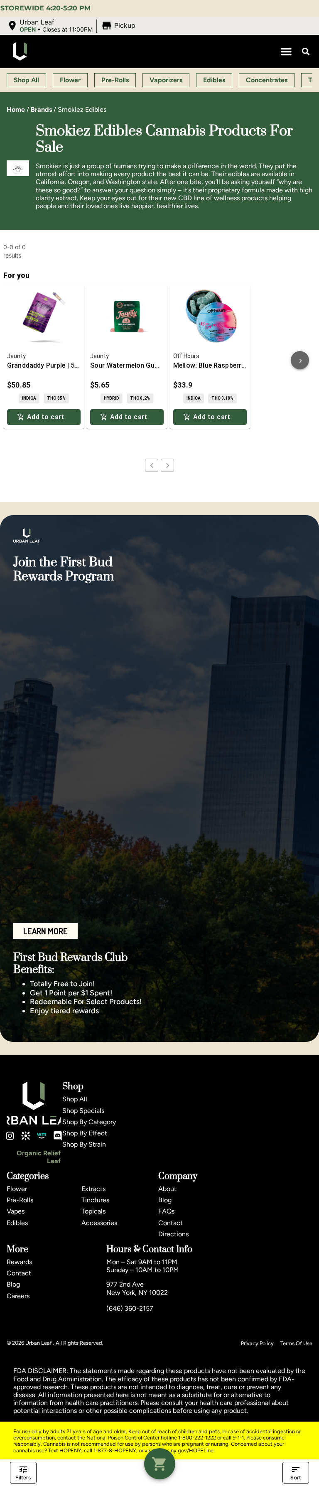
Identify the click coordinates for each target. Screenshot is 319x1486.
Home (16, 109)
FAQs (166, 1211)
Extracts (93, 1189)
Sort (295, 1477)
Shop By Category (89, 1122)
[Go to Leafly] (25, 1135)
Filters (23, 1477)
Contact (170, 1223)
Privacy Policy (257, 1343)
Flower (17, 1189)
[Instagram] (10, 1135)
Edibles (17, 1223)
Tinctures (95, 1200)
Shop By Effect (84, 1133)
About (167, 1189)
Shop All (74, 1099)
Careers (18, 1296)
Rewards (19, 1262)
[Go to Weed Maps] (41, 1135)
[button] (72, 25)
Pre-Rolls (20, 1200)
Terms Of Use (296, 1343)
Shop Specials (83, 1111)
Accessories (99, 1223)
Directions (173, 1234)
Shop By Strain (84, 1144)
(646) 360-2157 (129, 1308)
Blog (165, 1200)
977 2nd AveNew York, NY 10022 (137, 1288)
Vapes (16, 1211)
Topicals (93, 1211)
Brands (41, 109)
